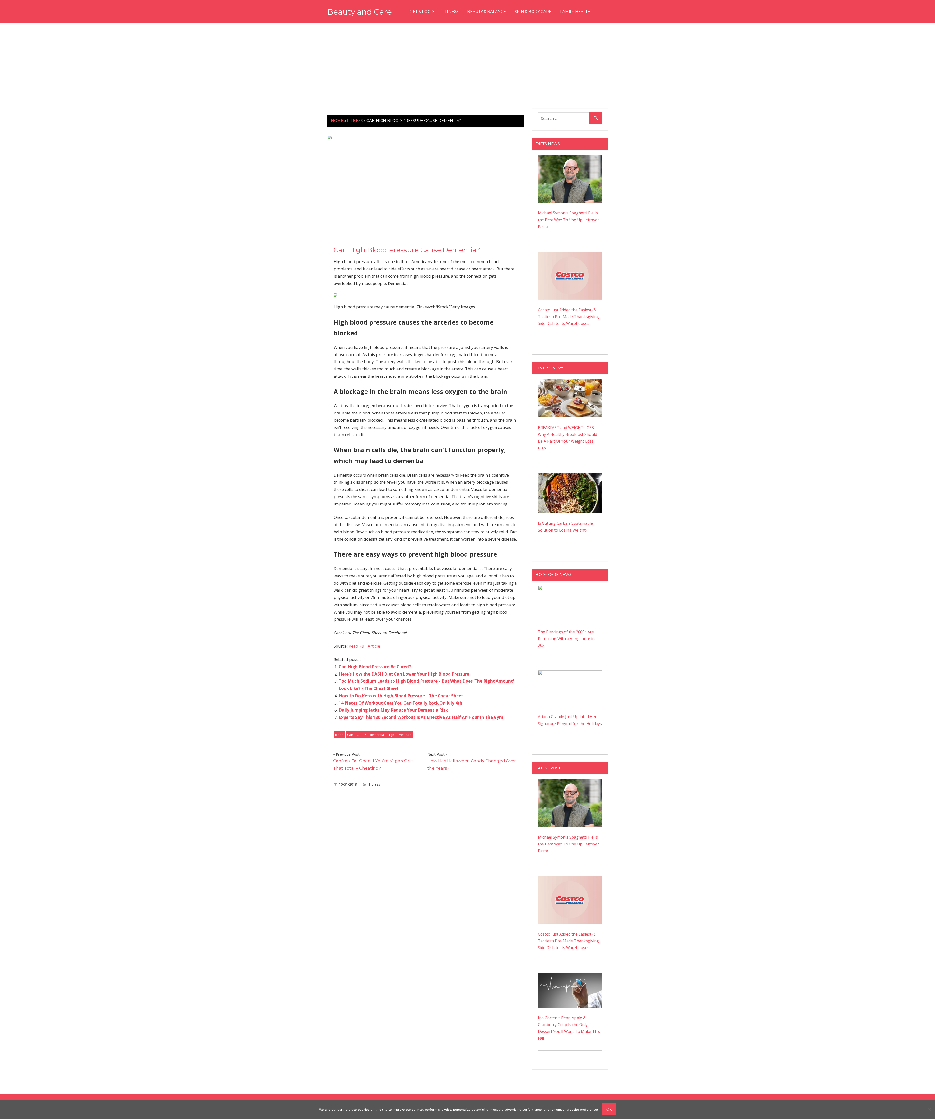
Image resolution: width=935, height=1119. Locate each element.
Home (337, 120)
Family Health (575, 11)
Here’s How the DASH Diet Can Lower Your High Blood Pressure (404, 674)
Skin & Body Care (533, 11)
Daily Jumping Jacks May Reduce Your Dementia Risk (393, 710)
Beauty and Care (359, 12)
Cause (361, 735)
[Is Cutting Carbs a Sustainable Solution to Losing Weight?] (570, 476)
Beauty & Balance (486, 11)
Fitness (450, 11)
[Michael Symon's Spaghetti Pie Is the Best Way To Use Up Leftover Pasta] (570, 158)
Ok (609, 1109)
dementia (377, 735)
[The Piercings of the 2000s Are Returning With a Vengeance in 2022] (570, 589)
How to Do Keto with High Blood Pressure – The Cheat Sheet (401, 695)
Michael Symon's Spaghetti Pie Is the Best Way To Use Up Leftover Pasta (568, 219)
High (391, 735)
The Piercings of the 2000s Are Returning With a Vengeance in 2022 (566, 638)
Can (350, 735)
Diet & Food (421, 11)
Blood (339, 735)
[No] (928, 1109)
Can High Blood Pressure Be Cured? (375, 667)
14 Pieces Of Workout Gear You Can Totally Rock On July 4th (400, 703)
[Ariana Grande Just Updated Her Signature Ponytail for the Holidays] (570, 674)
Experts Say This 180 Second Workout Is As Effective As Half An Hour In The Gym (421, 717)
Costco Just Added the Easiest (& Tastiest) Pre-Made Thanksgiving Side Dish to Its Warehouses (568, 316)
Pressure (404, 735)
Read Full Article (364, 646)
